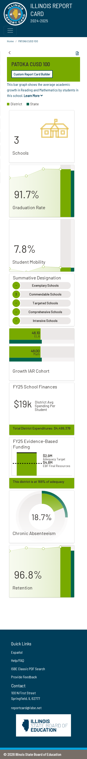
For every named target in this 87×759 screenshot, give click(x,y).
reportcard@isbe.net (26, 707)
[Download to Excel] (77, 53)
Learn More (32, 95)
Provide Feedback (24, 677)
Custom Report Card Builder (32, 74)
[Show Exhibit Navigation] (9, 53)
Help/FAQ (17, 660)
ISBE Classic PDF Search (28, 668)
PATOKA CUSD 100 (28, 41)
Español (17, 652)
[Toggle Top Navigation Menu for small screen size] (10, 30)
